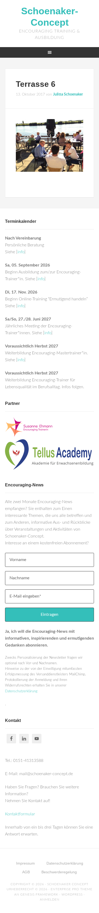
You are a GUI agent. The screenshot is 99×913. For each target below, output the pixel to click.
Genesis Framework (39, 894)
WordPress (72, 894)
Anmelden (49, 899)
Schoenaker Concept (67, 884)
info (20, 252)
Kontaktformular (20, 814)
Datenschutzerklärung (21, 691)
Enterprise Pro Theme (71, 889)
